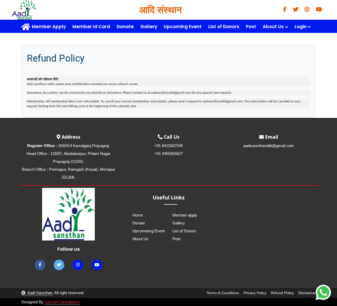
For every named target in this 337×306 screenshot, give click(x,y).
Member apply (184, 215)
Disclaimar (307, 293)
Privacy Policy (255, 293)
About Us (140, 239)
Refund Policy (282, 293)
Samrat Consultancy (62, 302)
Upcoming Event (183, 26)
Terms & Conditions (223, 293)
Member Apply (49, 26)
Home (137, 215)
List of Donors (223, 26)
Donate (125, 26)
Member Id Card (91, 26)
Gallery (148, 26)
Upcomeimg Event (148, 231)
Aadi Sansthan (39, 292)
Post (251, 26)
